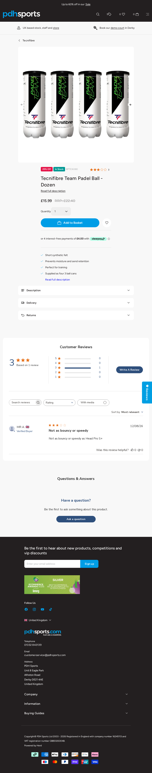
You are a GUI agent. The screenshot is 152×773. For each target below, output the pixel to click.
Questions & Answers (76, 478)
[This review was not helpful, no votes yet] (139, 450)
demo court (41, 27)
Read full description (53, 191)
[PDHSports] (21, 14)
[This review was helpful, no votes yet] (132, 450)
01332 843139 (33, 644)
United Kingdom (38, 620)
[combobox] (59, 402)
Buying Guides (34, 713)
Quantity (46, 211)
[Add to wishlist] (106, 222)
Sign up (89, 563)
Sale (87, 4)
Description (34, 290)
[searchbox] (22, 402)
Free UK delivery (105, 27)
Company (31, 694)
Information (32, 703)
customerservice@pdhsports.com (45, 655)
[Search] (97, 14)
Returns (31, 315)
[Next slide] (130, 105)
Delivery (32, 302)
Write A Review (129, 370)
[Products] (147, 14)
